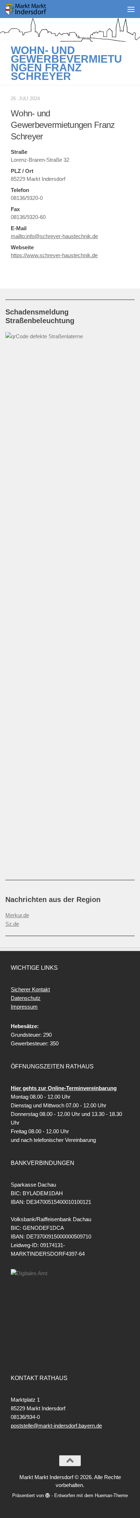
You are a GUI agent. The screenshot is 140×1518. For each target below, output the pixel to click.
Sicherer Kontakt (30, 989)
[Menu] (131, 9)
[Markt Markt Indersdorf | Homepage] (33, 9)
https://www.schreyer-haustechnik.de (54, 255)
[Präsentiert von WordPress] (47, 1495)
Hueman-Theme (111, 1495)
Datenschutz (26, 998)
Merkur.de (17, 915)
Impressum (24, 1007)
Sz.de (12, 924)
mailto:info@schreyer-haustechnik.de (54, 236)
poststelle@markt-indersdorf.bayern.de (56, 1426)
